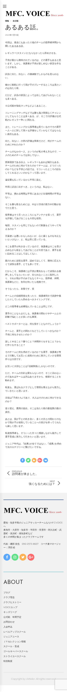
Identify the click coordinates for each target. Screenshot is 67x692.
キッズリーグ (10, 612)
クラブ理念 (9, 597)
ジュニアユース (11, 636)
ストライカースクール (14, 656)
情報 (7, 21)
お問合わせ (9, 621)
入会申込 (7, 626)
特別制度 (7, 661)
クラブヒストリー (12, 602)
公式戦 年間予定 (12, 617)
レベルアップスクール (14, 631)
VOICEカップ (10, 607)
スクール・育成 (11, 646)
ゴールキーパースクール (15, 651)
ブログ (6, 592)
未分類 (15, 21)
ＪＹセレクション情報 (14, 641)
